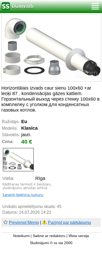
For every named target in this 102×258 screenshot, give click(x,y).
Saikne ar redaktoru (49, 236)
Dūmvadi (22, 6)
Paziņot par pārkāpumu (69, 222)
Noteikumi (21, 236)
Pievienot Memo (24, 222)
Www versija (79, 236)
